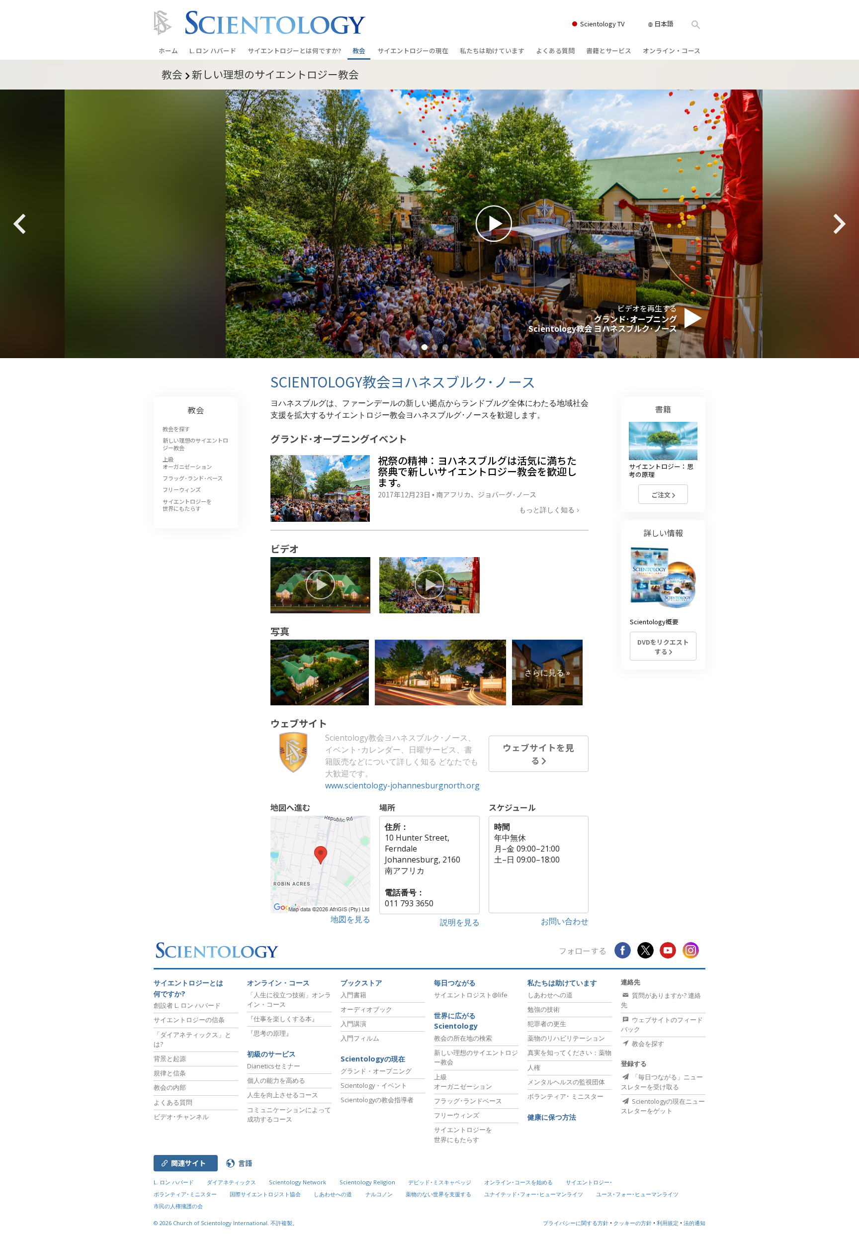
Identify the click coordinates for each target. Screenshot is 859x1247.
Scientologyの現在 (373, 1058)
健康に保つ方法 (551, 1117)
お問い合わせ (565, 921)
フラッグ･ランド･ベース (193, 478)
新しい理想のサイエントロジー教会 (195, 443)
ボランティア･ (565, 1096)
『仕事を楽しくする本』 (282, 1018)
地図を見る (350, 919)
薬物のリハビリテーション (566, 1038)
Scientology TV (602, 23)
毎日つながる (455, 982)
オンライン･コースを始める (518, 1182)
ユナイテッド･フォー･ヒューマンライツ (533, 1194)
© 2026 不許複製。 (226, 1223)
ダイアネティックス (231, 1182)
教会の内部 (170, 1087)
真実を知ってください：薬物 (569, 1052)
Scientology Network (297, 1182)
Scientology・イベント (374, 1085)
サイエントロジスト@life (471, 994)
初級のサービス (271, 1053)
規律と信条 (170, 1072)
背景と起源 (170, 1058)
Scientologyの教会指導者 (377, 1099)
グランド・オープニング (376, 1070)
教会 (358, 50)
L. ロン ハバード (212, 50)
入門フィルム (360, 1038)
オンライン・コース (671, 50)
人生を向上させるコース (282, 1094)
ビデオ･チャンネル (181, 1116)
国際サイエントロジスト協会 (265, 1194)
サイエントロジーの (412, 50)
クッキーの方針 (632, 1223)
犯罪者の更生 (546, 1023)
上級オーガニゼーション (187, 462)
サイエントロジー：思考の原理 (661, 470)
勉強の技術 (543, 1009)
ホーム (168, 50)
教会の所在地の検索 (463, 1038)
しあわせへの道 (550, 994)
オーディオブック (366, 1009)
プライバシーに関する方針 (575, 1223)
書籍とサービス (608, 50)
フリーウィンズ (182, 489)
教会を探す (176, 429)
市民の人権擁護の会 (178, 1206)
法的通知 (694, 1223)
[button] (414, 347)
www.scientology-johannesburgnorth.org (402, 785)
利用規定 (668, 1223)
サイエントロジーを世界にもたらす (187, 504)
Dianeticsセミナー (273, 1065)
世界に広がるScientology (456, 1021)
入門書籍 (353, 994)
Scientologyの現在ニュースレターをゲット (663, 1106)
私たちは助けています (492, 50)
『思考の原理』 (269, 1033)
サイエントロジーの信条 (189, 1019)
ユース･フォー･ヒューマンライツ (637, 1194)
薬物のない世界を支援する (438, 1194)
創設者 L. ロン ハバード (187, 1005)
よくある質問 (555, 50)
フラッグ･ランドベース (468, 1100)
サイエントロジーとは (294, 50)
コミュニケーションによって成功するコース (289, 1114)
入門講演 (353, 1023)
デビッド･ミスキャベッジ (439, 1182)
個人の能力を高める (276, 1080)
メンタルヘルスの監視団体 (566, 1081)
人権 (533, 1067)
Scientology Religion (367, 1182)
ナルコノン (379, 1194)
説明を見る (460, 922)
